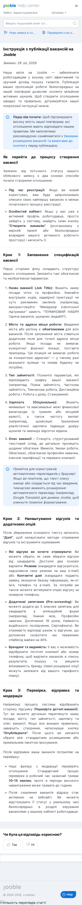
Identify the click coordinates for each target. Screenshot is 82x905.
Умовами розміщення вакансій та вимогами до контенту (45, 140)
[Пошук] (75, 23)
